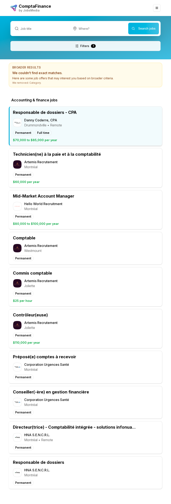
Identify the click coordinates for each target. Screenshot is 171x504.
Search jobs (147, 28)
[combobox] (98, 28)
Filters (87, 46)
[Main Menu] (157, 8)
